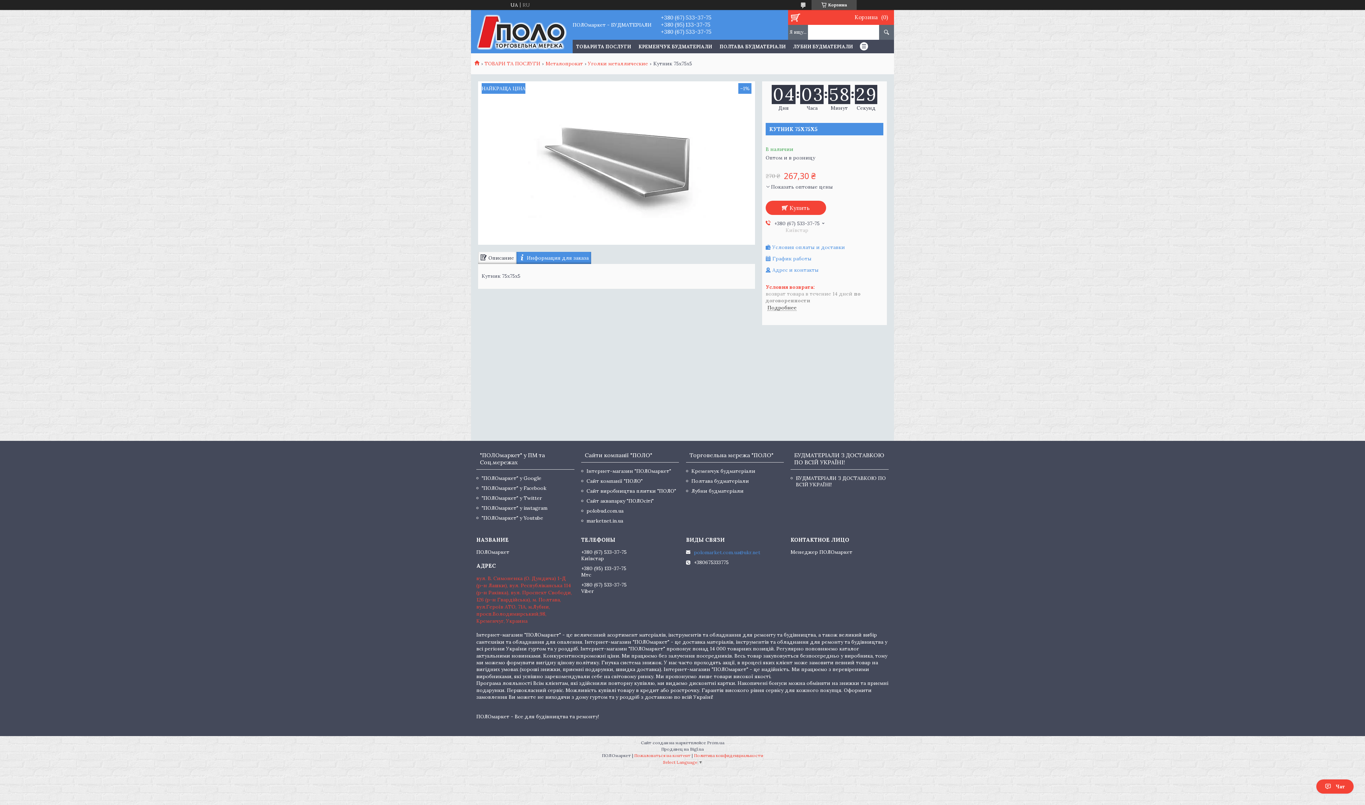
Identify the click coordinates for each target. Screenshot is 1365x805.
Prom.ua (715, 742)
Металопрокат (564, 63)
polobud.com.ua (605, 511)
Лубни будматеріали (823, 47)
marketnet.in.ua (605, 521)
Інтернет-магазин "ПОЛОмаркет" (629, 471)
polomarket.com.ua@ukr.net (727, 552)
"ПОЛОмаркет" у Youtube (512, 518)
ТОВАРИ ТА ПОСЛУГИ (603, 47)
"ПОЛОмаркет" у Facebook (514, 488)
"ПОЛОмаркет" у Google (511, 478)
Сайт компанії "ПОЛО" (615, 481)
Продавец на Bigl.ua (682, 749)
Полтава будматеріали (752, 47)
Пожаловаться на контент (662, 755)
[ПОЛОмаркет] (521, 31)
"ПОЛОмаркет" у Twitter (512, 498)
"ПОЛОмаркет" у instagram (514, 508)
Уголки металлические (618, 63)
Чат (1340, 786)
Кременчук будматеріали (675, 47)
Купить (799, 207)
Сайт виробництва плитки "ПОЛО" (631, 491)
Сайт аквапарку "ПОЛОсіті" (620, 501)
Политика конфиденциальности (728, 755)
